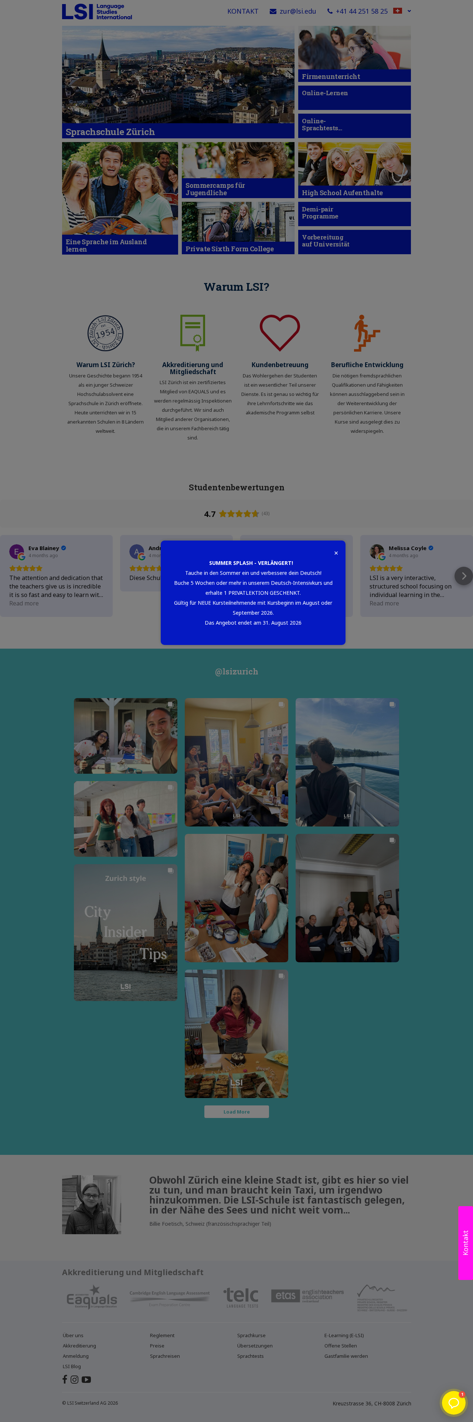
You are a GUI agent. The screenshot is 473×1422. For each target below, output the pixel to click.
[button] (454, 1403)
